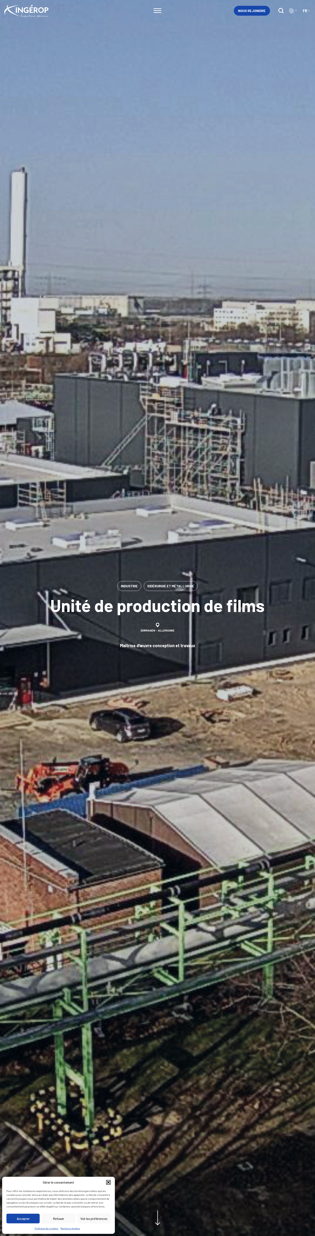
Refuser (58, 1219)
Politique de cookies (46, 1228)
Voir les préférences (93, 1219)
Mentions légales (70, 1228)
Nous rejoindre (252, 11)
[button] (108, 1182)
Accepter (23, 1219)
